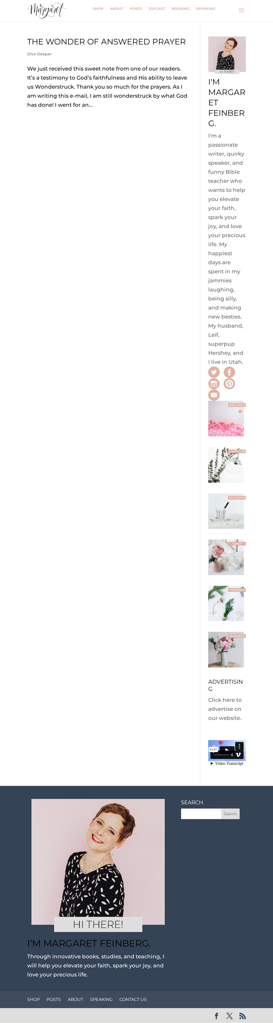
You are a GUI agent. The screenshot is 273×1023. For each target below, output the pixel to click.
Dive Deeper (39, 54)
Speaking (205, 8)
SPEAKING (101, 999)
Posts (136, 8)
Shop (98, 8)
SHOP (33, 999)
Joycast (156, 8)
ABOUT (75, 999)
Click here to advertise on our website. (225, 709)
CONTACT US (133, 999)
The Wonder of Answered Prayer (106, 42)
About (116, 8)
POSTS (54, 999)
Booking (181, 8)
